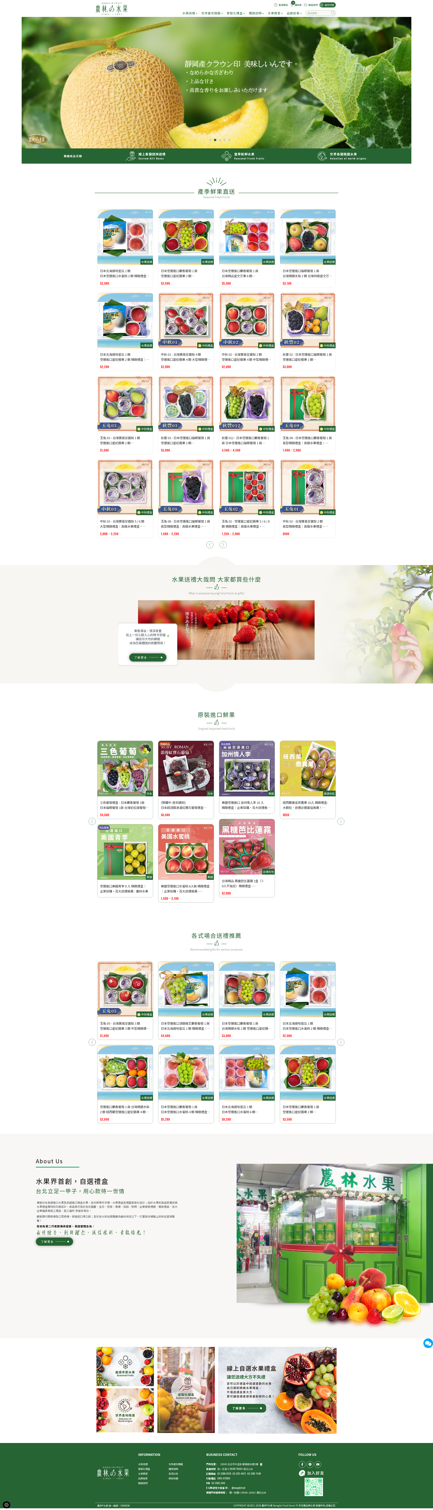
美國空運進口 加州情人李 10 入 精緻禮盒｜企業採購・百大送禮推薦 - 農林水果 (124, 805)
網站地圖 (173, 1478)
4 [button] (224, 140)
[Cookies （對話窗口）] (6, 1504)
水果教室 (274, 13)
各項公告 (173, 1473)
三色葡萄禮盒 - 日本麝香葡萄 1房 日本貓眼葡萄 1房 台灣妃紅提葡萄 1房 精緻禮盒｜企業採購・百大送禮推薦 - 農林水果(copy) (305, 805)
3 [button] (220, 140)
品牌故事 (293, 13)
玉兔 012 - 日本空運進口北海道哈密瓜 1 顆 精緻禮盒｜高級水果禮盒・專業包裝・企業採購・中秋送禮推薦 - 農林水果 (246, 273)
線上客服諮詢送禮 (152, 154)
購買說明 (255, 13)
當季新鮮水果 (244, 154)
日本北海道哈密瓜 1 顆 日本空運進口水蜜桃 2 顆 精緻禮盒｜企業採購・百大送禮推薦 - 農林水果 (185, 1026)
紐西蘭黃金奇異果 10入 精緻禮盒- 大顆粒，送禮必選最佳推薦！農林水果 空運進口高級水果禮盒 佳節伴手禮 (122, 273)
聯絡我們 (143, 1483)
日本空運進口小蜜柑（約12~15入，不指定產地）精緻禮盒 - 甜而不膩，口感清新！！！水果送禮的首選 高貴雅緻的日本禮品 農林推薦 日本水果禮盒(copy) (246, 805)
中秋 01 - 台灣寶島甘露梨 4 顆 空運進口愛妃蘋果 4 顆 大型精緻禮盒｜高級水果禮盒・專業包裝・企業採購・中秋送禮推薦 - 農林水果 (307, 1109)
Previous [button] (209, 544)
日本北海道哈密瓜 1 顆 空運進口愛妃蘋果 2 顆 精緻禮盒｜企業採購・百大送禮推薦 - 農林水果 (307, 1026)
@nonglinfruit (238, 1488)
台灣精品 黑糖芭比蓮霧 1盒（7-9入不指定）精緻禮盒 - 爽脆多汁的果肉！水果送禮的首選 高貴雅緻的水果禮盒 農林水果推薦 (123, 883)
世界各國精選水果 (343, 154)
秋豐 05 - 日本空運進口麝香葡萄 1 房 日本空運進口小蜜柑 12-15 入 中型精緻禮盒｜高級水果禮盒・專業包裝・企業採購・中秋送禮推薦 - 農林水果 (185, 273)
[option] (216, 83)
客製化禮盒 (235, 13)
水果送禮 (188, 13)
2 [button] (215, 140)
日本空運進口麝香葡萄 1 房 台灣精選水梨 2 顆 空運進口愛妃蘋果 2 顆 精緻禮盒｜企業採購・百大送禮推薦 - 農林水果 (124, 1026)
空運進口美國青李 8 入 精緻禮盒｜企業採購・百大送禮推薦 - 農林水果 (307, 888)
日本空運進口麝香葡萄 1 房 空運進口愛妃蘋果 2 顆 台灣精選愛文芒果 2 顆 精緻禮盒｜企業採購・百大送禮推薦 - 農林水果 (185, 1109)
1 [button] (210, 140)
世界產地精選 (211, 13)
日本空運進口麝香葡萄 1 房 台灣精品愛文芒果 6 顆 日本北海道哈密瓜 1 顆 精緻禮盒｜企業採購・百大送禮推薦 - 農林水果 (246, 1026)
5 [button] (229, 140)
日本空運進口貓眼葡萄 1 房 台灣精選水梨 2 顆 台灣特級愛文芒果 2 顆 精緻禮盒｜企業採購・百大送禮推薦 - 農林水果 (246, 1109)
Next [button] (223, 544)
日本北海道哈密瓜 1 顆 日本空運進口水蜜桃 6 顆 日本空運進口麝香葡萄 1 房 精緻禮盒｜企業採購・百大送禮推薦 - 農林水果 (124, 1109)
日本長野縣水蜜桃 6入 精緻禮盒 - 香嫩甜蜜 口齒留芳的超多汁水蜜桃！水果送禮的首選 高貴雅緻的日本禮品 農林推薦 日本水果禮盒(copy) (246, 889)
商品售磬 (104, 744)
